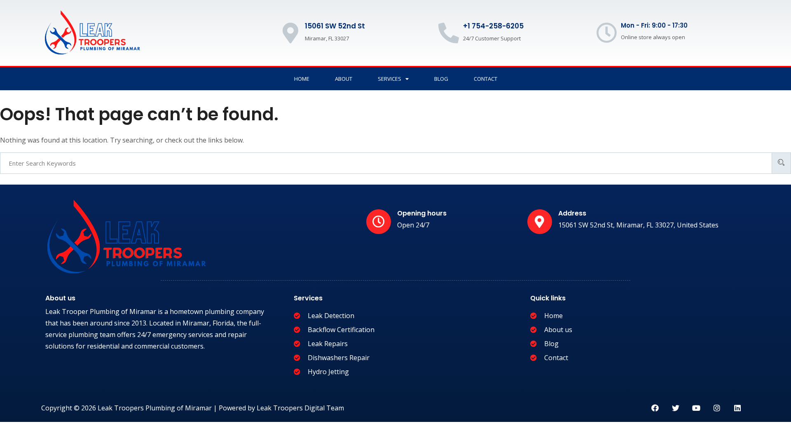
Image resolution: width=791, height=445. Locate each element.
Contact (485, 78)
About (343, 78)
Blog (441, 78)
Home (301, 78)
